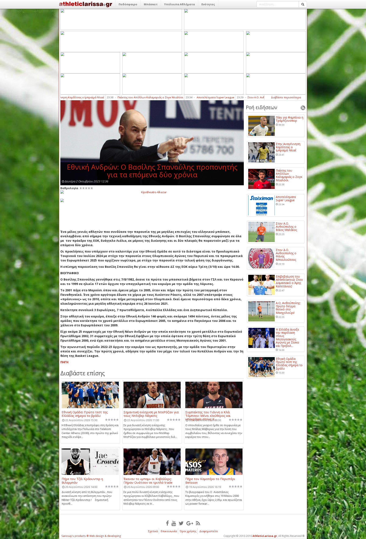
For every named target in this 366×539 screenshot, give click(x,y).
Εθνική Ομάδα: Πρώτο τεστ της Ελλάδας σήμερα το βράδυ (85, 413)
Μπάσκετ (151, 4)
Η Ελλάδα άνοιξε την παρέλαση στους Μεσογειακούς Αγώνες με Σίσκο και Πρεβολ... (287, 337)
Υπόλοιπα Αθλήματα (179, 4)
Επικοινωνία (169, 531)
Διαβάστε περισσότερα (286, 97)
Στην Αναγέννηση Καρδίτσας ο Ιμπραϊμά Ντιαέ (288, 147)
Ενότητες (208, 4)
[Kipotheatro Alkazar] (152, 192)
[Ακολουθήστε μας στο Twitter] (181, 523)
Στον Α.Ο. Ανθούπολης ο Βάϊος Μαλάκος (243, 97)
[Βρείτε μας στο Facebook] (167, 523)
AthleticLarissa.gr (264, 536)
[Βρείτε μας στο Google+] (189, 523)
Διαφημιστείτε (208, 531)
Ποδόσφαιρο (128, 4)
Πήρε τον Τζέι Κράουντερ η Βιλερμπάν (82, 480)
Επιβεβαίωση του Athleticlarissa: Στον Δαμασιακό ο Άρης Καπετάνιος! (289, 281)
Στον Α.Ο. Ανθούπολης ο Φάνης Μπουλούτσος (286, 254)
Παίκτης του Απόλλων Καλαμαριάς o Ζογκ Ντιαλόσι (120, 97)
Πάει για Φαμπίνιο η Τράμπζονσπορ (289, 119)
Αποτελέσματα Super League (185, 97)
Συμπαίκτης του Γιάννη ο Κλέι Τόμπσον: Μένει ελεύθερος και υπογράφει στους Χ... (208, 413)
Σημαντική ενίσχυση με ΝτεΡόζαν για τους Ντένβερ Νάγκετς (151, 413)
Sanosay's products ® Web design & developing (91, 536)
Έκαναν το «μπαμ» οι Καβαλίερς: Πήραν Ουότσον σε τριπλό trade (147, 480)
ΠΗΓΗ (64, 362)
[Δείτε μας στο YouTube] (174, 523)
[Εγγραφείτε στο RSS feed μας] (198, 523)
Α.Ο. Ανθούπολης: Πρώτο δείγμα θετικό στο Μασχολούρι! (288, 307)
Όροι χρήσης (188, 531)
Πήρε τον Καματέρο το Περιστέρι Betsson (210, 480)
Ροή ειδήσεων (261, 107)
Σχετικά (153, 531)
